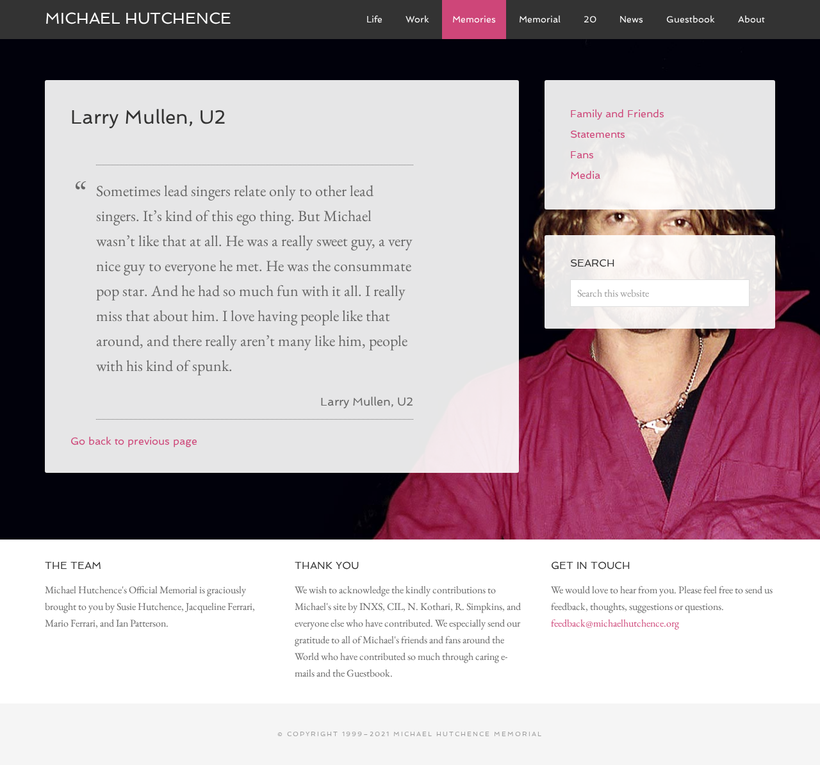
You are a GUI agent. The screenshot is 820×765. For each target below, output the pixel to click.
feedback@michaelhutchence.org (615, 623)
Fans (582, 155)
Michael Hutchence (138, 18)
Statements (597, 134)
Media (585, 175)
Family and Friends (617, 114)
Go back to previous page (133, 441)
